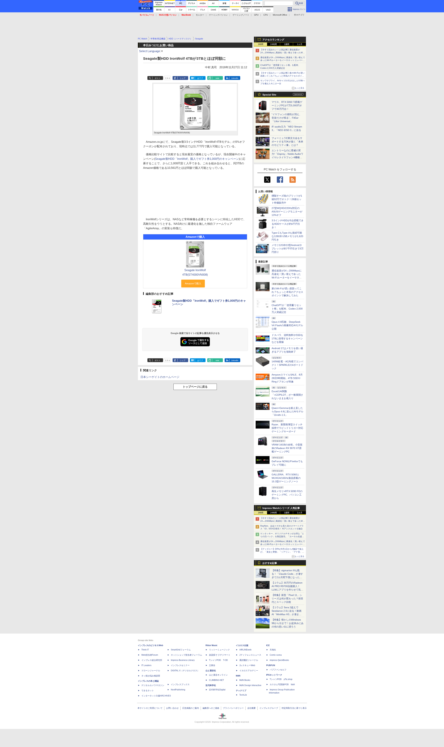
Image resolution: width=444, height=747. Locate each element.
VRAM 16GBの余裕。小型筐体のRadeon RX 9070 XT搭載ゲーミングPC (287, 448)
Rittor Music (211, 645)
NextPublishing (178, 689)
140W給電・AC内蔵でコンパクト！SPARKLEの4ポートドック (287, 365)
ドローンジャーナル (150, 670)
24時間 (273, 44)
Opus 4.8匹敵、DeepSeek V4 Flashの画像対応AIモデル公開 (287, 325)
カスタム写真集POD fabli (282, 684)
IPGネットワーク (274, 675)
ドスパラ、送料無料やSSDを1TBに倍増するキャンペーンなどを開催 (287, 338)
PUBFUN (270, 665)
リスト (167, 78)
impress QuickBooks (279, 660)
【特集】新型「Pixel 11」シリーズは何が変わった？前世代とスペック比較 (287, 598)
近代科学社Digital (217, 689)
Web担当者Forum (149, 655)
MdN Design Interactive (250, 685)
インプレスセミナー (180, 665)
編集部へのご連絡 (211, 708)
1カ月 (299, 44)
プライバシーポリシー (233, 708)
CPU (265, 15)
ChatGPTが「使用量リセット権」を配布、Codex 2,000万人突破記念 (287, 308)
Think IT (145, 650)
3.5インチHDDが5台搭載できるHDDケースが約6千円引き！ (288, 224)
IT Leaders (146, 665)
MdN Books (244, 680)
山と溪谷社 (211, 670)
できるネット (147, 690)
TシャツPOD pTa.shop (281, 679)
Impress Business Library (183, 660)
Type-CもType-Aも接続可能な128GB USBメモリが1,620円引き (287, 236)
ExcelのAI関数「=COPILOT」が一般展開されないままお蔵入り (287, 395)
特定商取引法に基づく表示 (294, 708)
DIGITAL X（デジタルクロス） (185, 670)
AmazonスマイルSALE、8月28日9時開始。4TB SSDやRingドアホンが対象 (287, 378)
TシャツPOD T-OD (218, 660)
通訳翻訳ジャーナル (248, 660)
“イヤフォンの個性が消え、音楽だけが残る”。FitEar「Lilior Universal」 (287, 118)
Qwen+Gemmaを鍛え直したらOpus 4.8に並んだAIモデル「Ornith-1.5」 (287, 411)
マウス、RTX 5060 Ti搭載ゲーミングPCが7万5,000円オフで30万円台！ (287, 105)
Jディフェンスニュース (250, 655)
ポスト (157, 78)
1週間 (286, 44)
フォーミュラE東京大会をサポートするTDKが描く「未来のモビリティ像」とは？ (287, 141)
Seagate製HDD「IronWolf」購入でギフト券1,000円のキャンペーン (197, 158)
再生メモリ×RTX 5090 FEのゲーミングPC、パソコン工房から (287, 495)
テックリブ (241, 690)
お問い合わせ (172, 708)
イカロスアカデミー (248, 670)
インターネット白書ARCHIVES (156, 696)
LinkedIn (234, 78)
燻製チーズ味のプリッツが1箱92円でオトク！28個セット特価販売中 (287, 199)
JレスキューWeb (247, 665)
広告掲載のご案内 (190, 708)
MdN (238, 676)
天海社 (273, 650)
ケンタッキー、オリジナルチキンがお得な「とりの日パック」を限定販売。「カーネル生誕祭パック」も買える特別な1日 (282, 536)
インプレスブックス (180, 684)
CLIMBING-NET (216, 680)
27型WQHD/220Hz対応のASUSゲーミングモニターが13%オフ (287, 211)
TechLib (243, 695)
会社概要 (251, 708)
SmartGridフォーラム (181, 650)
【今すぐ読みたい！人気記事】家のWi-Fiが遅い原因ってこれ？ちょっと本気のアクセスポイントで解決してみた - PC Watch (282, 76)
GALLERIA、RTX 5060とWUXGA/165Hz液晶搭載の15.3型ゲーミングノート (286, 478)
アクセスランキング (273, 39)
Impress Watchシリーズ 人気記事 (281, 508)
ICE (268, 645)
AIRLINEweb (245, 650)
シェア (183, 78)
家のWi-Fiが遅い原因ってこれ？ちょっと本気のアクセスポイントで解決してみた (287, 292)
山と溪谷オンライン (218, 675)
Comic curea (276, 655)
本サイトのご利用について (150, 708)
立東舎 (212, 665)
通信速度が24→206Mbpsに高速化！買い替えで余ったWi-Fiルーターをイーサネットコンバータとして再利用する (282, 60)
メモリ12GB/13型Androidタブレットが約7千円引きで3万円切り (288, 248)
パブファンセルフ (278, 669)
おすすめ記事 (269, 563)
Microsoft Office (280, 15)
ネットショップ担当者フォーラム (186, 655)
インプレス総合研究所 (151, 660)
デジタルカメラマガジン (152, 685)
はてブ (200, 78)
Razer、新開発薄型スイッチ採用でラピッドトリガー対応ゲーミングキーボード (287, 428)
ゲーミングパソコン (218, 15)
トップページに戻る (195, 386)
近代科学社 (211, 685)
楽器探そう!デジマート (219, 655)
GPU (256, 15)
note (217, 78)
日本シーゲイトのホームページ (159, 376)
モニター (200, 15)
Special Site (269, 94)
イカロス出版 (242, 645)
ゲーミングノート (241, 15)
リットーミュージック (219, 650)
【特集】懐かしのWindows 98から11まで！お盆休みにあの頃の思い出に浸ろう (288, 623)
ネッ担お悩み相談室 (150, 676)
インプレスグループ (268, 708)
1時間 (260, 44)
